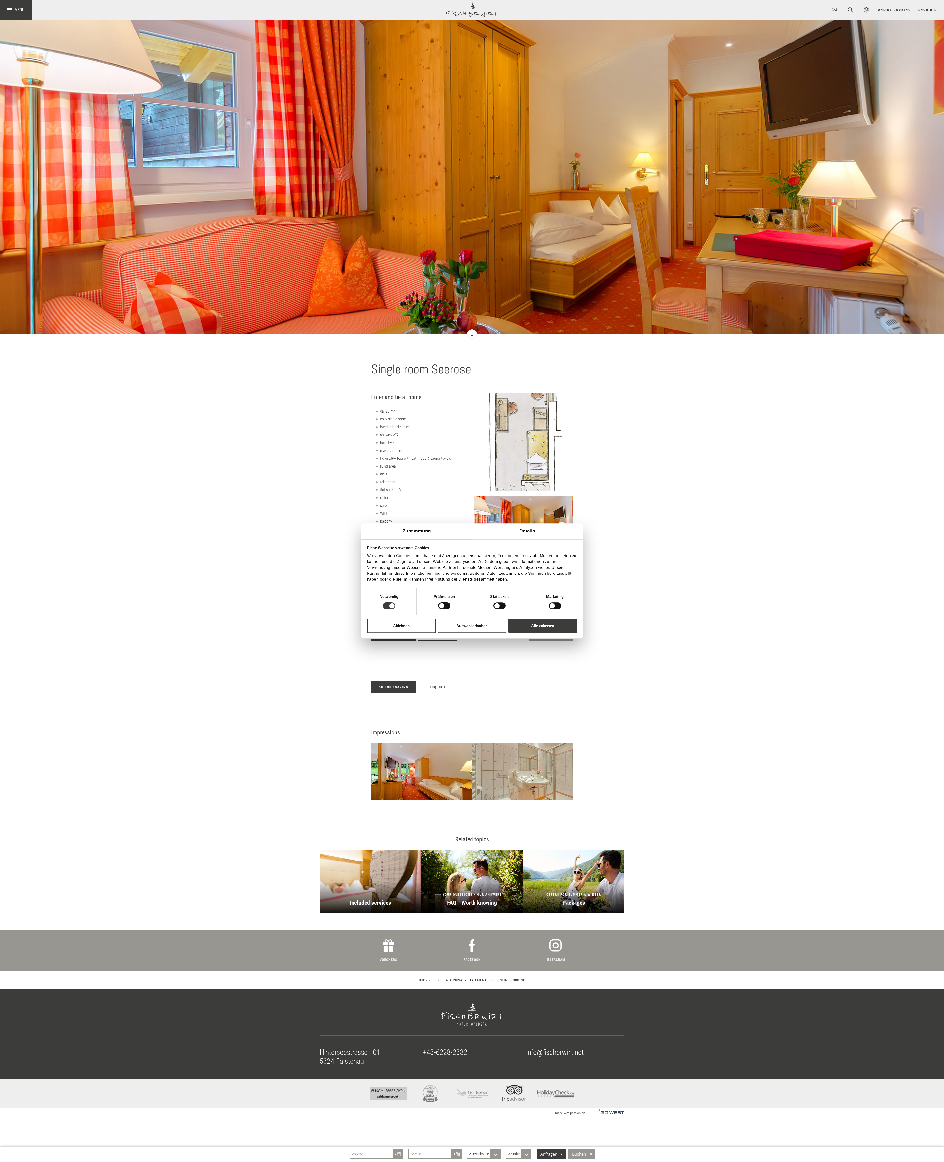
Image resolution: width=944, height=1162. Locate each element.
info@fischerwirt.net (555, 1052)
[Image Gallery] (834, 10)
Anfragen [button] (548, 1154)
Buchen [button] (579, 1154)
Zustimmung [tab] (416, 530)
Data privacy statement (465, 980)
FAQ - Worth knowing (472, 881)
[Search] (850, 10)
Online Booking (894, 10)
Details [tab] (527, 530)
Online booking (511, 980)
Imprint (426, 980)
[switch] (444, 605)
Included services (370, 881)
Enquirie (927, 10)
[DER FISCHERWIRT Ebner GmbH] (472, 9)
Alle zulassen (542, 626)
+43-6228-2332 (445, 1052)
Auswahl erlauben (472, 626)
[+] (523, 442)
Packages (573, 881)
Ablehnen (401, 626)
